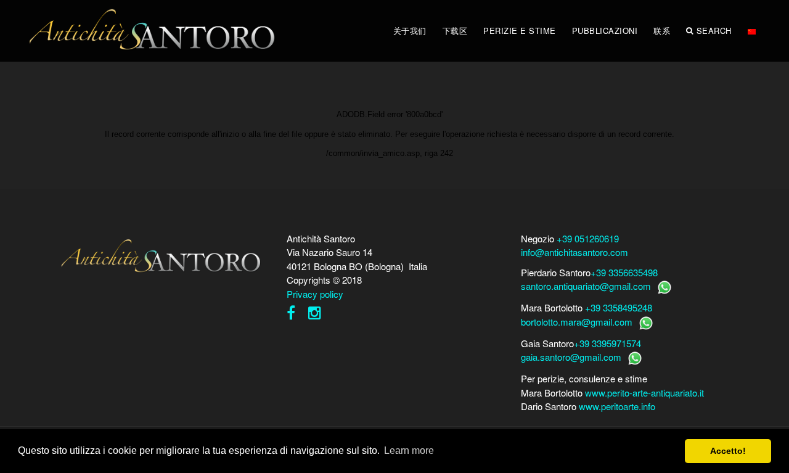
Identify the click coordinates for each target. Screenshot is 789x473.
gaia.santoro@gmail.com (571, 356)
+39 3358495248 (618, 307)
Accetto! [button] (728, 451)
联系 (661, 30)
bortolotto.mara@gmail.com (576, 321)
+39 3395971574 (607, 343)
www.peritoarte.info (617, 406)
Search (714, 30)
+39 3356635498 (624, 272)
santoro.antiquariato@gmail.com (586, 285)
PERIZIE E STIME (519, 30)
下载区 (455, 30)
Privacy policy (315, 293)
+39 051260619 (588, 238)
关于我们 (410, 30)
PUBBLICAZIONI (605, 30)
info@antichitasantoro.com (574, 251)
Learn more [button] (409, 450)
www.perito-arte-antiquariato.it (644, 392)
